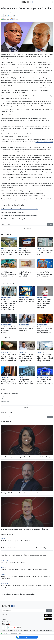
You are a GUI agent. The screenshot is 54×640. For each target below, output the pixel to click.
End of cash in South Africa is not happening (26, 274)
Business (39, 248)
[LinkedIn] (8, 15)
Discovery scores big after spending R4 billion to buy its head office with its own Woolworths (45, 358)
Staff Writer (4, 12)
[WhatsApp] (11, 15)
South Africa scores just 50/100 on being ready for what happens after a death (45, 330)
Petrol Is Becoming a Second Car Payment (26, 300)
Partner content (6, 297)
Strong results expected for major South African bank (26, 381)
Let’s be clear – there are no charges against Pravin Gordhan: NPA (19, 215)
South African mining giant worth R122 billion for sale (18, 541)
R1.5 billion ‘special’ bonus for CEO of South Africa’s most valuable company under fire (26, 358)
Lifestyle (3, 248)
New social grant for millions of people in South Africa (18, 594)
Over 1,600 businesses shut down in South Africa (45, 252)
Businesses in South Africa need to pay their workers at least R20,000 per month (26, 548)
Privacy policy (6, 621)
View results (27, 407)
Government (4, 6)
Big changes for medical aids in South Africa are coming (27, 252)
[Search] (52, 2)
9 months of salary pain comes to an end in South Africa (44, 274)
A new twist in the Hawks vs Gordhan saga (12, 212)
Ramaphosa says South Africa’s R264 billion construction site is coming (23, 555)
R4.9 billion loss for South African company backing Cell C (45, 382)
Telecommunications (42, 377)
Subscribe (50, 224)
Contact (4, 619)
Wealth (39, 270)
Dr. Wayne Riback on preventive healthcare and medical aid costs (21, 493)
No (3, 398)
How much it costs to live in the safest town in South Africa (9, 252)
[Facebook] (2, 15)
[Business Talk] (18, 627)
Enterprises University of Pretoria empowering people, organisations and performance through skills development (9, 304)
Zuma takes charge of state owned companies (13, 219)
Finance (21, 270)
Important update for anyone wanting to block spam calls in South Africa (24, 569)
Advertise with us (7, 617)
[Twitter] (5, 15)
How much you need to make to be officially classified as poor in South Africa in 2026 (8, 358)
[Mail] (14, 15)
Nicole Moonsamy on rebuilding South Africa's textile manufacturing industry (25, 457)
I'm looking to (5, 401)
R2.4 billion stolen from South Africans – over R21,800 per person (9, 275)
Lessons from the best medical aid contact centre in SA (27, 329)
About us (4, 614)
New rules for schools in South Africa (13, 562)
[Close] (52, 633)
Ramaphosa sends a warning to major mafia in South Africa (9, 381)
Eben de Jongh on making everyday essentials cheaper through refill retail (24, 529)
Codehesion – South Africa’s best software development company (8, 330)
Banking (3, 270)
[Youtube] (14, 627)
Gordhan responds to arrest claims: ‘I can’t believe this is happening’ (19, 208)
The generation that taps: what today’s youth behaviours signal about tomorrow (44, 303)
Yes (3, 396)
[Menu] (2, 2)
